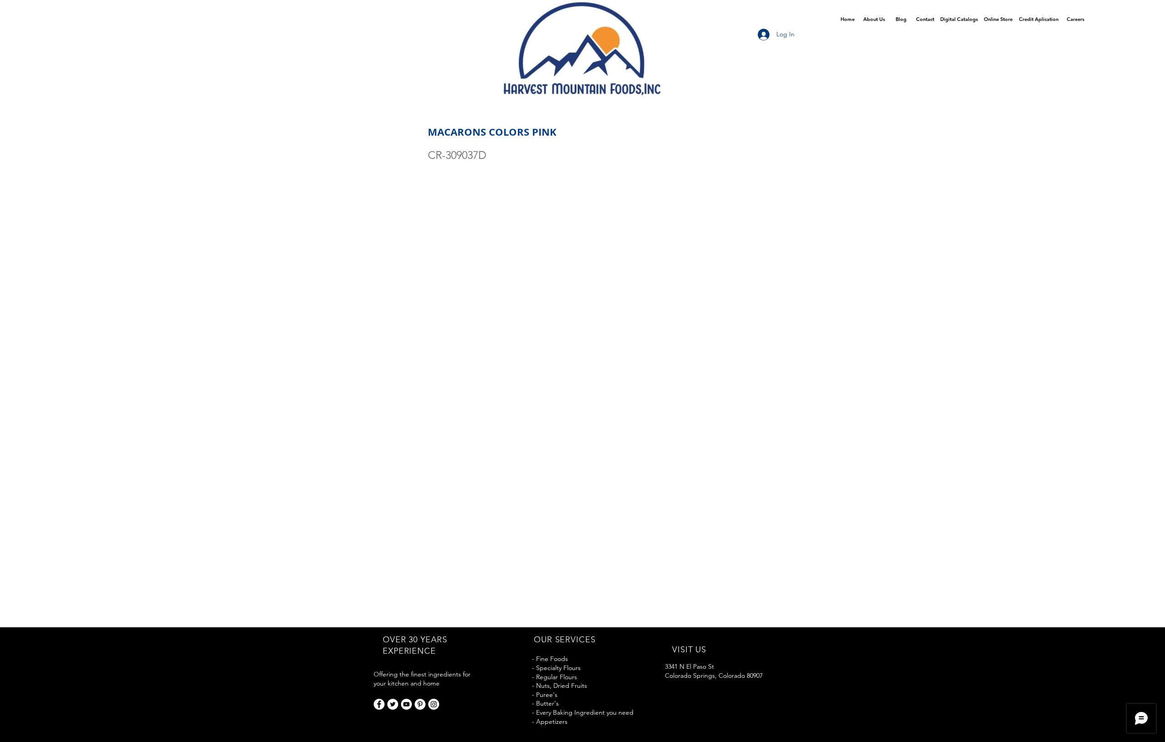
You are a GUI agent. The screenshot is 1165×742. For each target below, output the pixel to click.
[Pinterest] (420, 704)
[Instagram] (433, 704)
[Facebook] (379, 704)
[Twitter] (392, 704)
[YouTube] (406, 704)
